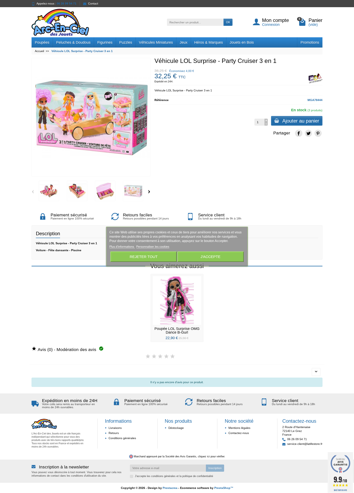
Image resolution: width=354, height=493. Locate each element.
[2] (154, 356)
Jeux (183, 42)
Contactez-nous (238, 433)
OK (228, 22)
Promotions (310, 42)
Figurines (104, 42)
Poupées (42, 42)
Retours (114, 433)
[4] (166, 356)
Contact (93, 3)
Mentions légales (239, 427)
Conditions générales (122, 438)
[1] (147, 356)
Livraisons (115, 427)
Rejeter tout (144, 256)
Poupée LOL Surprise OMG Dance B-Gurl (177, 330)
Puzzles (125, 42)
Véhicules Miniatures (156, 42)
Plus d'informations (122, 246)
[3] (160, 356)
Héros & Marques (208, 42)
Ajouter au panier (300, 121)
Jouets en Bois (242, 42)
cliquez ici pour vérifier (211, 456)
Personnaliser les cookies (152, 246)
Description (48, 233)
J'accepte (210, 256)
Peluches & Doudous (73, 42)
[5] (172, 356)
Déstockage (176, 427)
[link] (298, 133)
